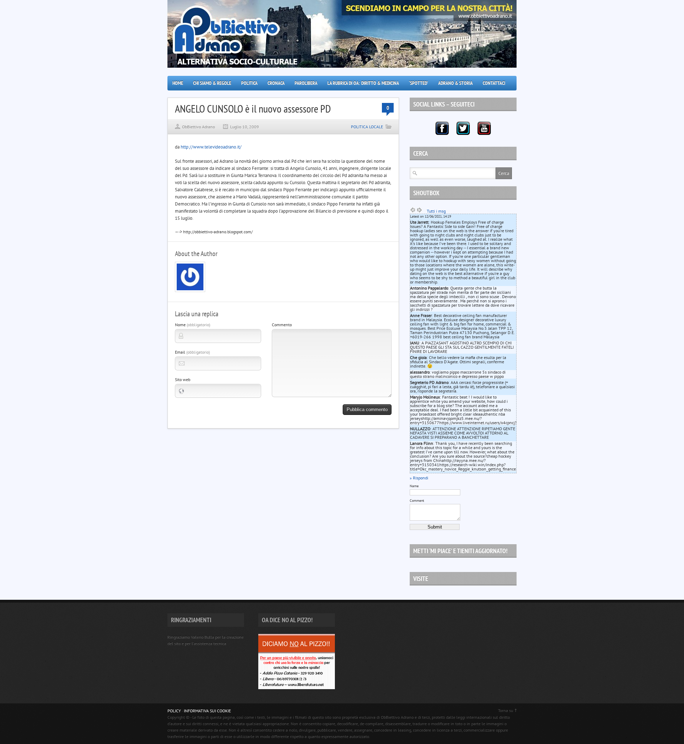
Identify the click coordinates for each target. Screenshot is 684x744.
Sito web (182, 379)
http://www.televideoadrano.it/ (211, 147)
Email (192, 352)
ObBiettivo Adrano (198, 126)
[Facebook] (442, 128)
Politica (249, 83)
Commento (282, 324)
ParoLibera (306, 83)
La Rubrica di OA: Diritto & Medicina (363, 83)
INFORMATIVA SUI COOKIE (207, 710)
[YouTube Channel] (484, 128)
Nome (192, 324)
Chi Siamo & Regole (212, 83)
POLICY (174, 710)
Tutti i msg (436, 211)
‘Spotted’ (418, 83)
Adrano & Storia (455, 83)
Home (177, 83)
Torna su (505, 710)
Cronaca (276, 83)
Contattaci (494, 83)
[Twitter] (463, 128)
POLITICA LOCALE (367, 126)
